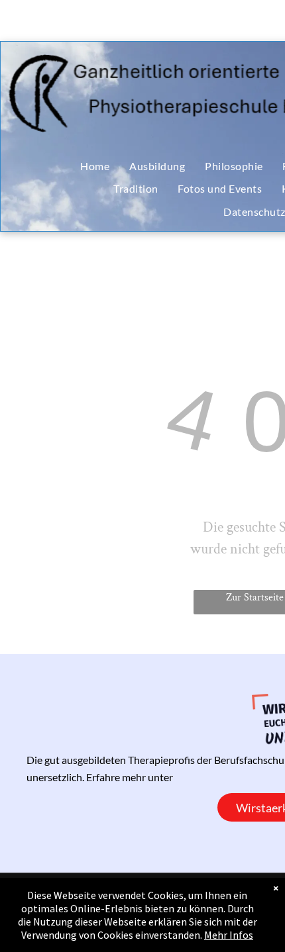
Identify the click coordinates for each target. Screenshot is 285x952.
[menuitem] (94, 166)
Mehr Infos (228, 934)
